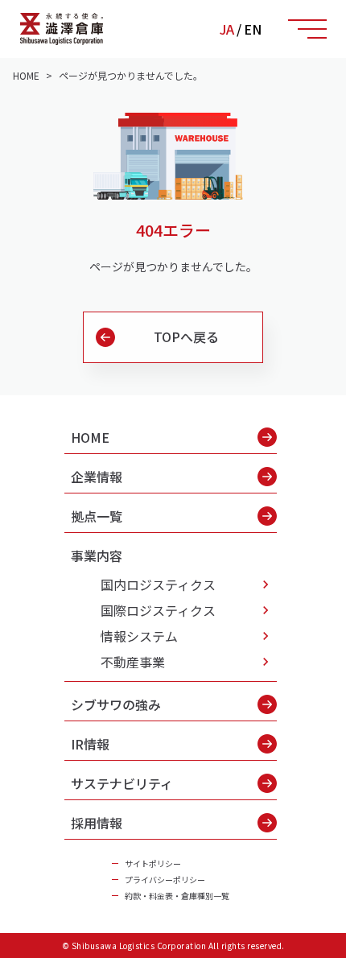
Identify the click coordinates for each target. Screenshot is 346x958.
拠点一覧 (96, 516)
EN (253, 29)
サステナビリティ (122, 783)
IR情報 (90, 744)
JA (227, 29)
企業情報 (96, 476)
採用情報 (96, 822)
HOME (90, 437)
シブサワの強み (116, 704)
